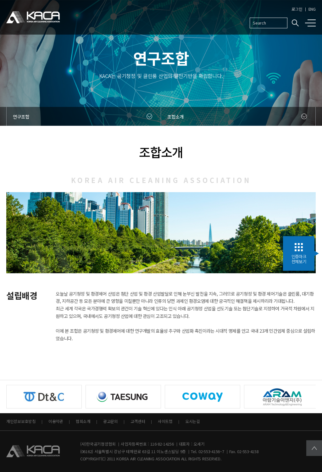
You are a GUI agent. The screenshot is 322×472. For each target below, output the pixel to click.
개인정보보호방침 (21, 421)
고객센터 (137, 421)
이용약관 (55, 421)
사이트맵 (165, 421)
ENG (312, 9)
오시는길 (192, 421)
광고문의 (110, 421)
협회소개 (83, 421)
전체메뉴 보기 (312, 22)
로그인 (297, 9)
